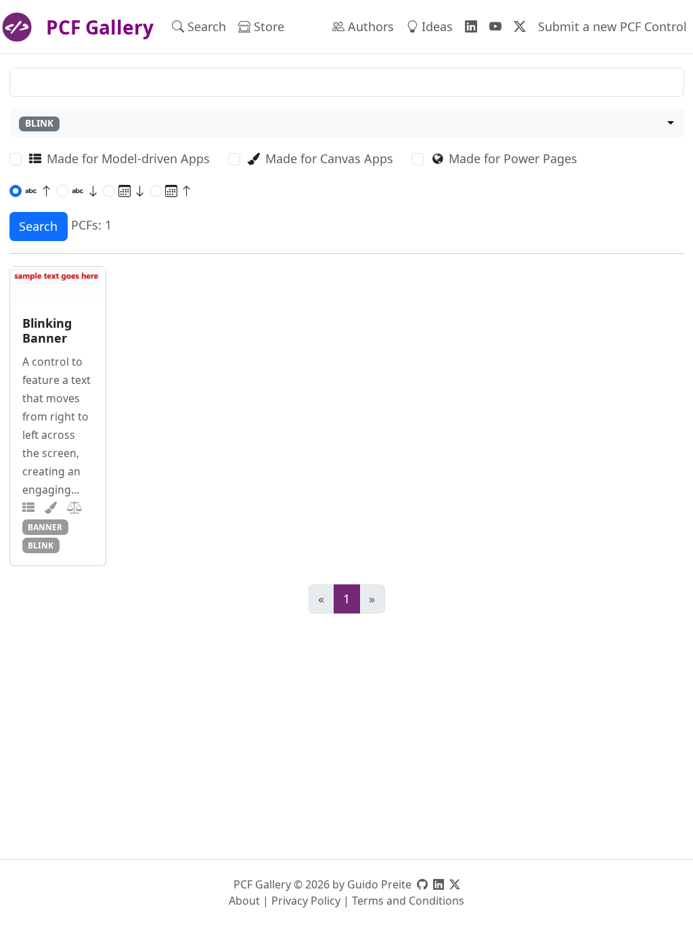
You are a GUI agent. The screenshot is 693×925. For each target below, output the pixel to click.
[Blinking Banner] (58, 285)
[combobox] (346, 123)
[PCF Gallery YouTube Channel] (495, 27)
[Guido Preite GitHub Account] (422, 884)
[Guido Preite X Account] (454, 884)
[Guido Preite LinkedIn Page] (438, 884)
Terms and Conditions (408, 900)
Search (205, 26)
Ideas (435, 26)
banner (45, 526)
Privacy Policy (305, 900)
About (244, 900)
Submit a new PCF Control (612, 26)
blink (40, 545)
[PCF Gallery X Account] (520, 27)
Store (267, 26)
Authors (369, 26)
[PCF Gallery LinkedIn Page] (471, 27)
